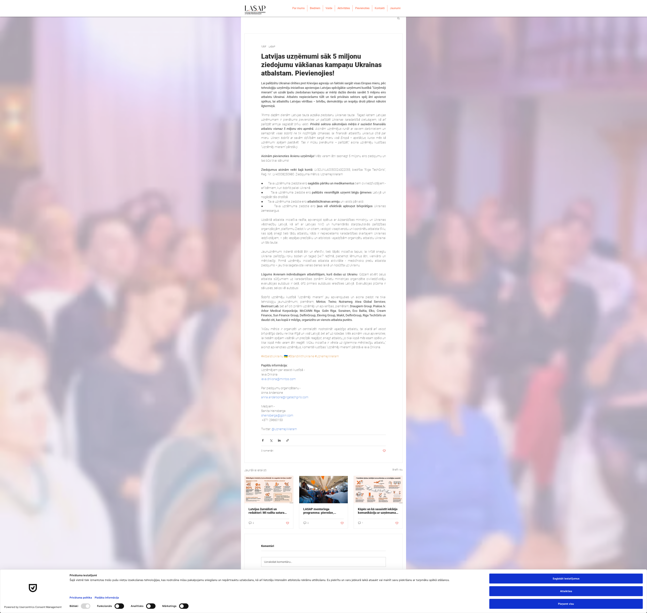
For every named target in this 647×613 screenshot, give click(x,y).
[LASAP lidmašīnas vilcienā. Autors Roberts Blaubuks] (323, 489)
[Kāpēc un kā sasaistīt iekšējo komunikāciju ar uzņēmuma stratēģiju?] (378, 489)
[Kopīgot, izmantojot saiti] (287, 440)
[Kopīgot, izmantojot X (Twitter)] (271, 440)
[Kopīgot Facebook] (262, 440)
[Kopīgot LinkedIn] (279, 440)
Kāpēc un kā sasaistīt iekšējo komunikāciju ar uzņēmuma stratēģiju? (377, 510)
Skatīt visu (397, 469)
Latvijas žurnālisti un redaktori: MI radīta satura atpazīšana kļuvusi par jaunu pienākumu (268, 510)
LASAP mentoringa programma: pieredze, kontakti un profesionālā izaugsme (320, 510)
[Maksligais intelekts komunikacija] (268, 489)
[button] (398, 18)
